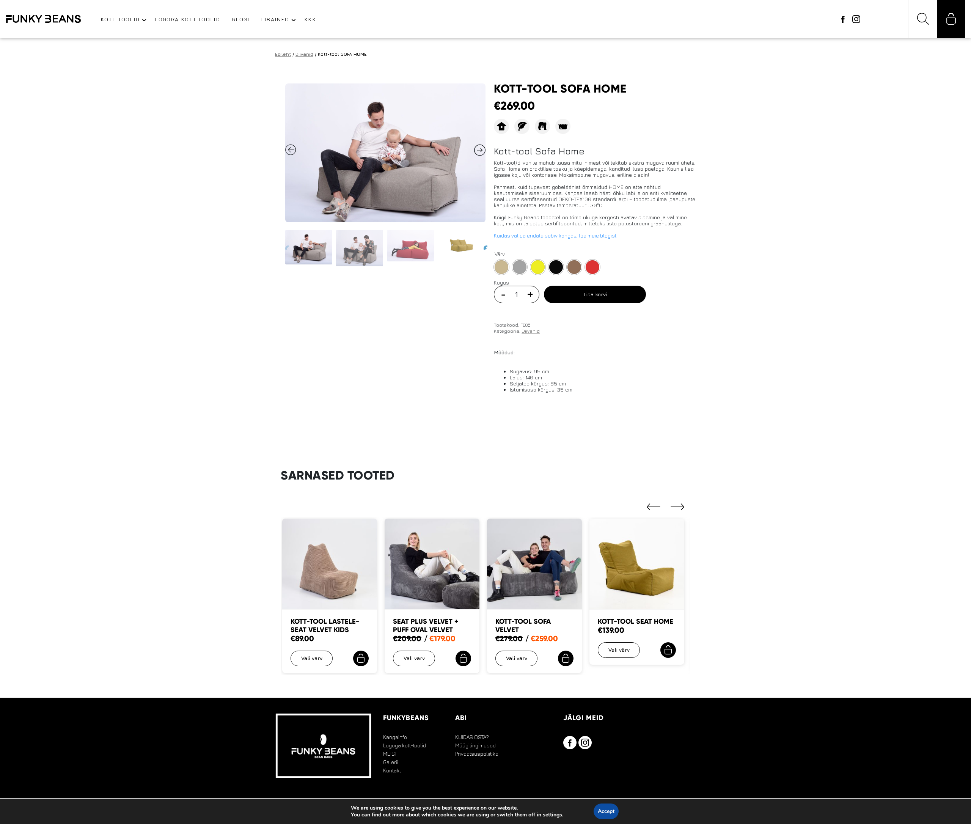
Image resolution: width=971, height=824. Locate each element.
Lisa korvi (595, 294)
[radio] (501, 267)
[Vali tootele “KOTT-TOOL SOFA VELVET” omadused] (565, 658)
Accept (606, 811)
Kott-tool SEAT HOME (635, 621)
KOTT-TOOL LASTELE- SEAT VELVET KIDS (325, 625)
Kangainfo (395, 737)
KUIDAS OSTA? (472, 737)
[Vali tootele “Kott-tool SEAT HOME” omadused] (668, 650)
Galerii (390, 762)
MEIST (390, 754)
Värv (500, 254)
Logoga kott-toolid (404, 745)
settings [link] (552, 814)
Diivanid (304, 54)
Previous (285, 246)
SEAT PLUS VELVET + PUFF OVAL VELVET (425, 625)
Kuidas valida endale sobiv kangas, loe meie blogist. (555, 235)
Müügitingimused (475, 745)
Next (483, 246)
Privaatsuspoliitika (476, 754)
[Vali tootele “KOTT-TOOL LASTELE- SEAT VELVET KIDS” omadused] (361, 658)
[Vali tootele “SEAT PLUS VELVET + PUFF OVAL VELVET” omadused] (463, 658)
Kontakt (392, 770)
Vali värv (311, 658)
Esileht (283, 54)
